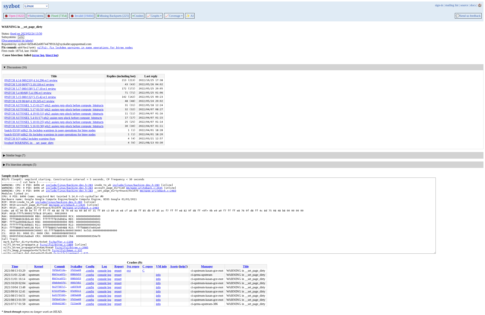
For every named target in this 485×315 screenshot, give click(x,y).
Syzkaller (76, 266)
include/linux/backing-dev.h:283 (69, 185)
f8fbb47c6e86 (60, 270)
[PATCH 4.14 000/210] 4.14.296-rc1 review (31, 80)
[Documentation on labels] (17, 40)
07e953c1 (75, 291)
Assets (174, 266)
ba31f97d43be (60, 295)
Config (90, 266)
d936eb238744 (60, 303)
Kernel (38, 266)
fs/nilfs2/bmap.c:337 (67, 250)
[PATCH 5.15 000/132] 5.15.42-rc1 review (30, 97)
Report (119, 266)
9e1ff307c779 (60, 287)
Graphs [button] (153, 16)
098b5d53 (75, 274)
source (464, 5)
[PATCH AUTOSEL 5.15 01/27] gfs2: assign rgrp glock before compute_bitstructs (53, 105)
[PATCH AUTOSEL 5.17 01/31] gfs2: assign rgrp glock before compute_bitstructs (53, 109)
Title (246, 266)
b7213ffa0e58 (60, 291)
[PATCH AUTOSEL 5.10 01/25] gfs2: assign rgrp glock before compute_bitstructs (53, 122)
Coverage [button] (172, 16)
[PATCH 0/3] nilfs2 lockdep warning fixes (29, 138)
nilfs (21, 37)
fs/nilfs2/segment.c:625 (70, 253)
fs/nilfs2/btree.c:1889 (56, 244)
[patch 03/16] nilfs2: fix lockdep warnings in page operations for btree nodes (49, 130)
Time (15, 266)
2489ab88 (75, 295)
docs (473, 5)
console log (104, 270)
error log (38, 55)
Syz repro (133, 266)
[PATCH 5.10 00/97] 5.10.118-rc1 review (29, 84)
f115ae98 (75, 303)
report (117, 270)
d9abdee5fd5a (60, 282)
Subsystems (35, 15)
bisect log (51, 55)
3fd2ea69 (75, 270)
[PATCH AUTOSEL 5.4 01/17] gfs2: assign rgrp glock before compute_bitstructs (53, 117)
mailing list (451, 5)
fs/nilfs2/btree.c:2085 (71, 247)
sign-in (439, 5)
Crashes (137, 15)
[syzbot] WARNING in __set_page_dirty (29, 142)
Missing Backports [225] (113, 16)
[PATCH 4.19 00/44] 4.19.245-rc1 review (29, 101)
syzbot (11, 5)
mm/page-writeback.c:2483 (158, 190)
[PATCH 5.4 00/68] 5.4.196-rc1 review (28, 92)
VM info (161, 266)
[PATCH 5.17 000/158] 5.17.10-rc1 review (30, 88)
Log (104, 266)
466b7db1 (75, 282)
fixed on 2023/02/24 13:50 (26, 33)
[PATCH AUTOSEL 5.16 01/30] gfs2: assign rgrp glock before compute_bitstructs (53, 126)
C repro (147, 266)
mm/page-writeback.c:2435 (144, 187)
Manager (207, 266)
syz (129, 270)
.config (90, 270)
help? (183, 266)
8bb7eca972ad (60, 274)
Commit (59, 266)
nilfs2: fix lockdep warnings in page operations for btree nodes (85, 47)
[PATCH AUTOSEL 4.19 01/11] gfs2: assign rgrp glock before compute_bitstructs (53, 113)
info (158, 274)
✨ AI (190, 15)
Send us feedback (468, 16)
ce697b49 (75, 287)
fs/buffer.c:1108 (61, 241)
